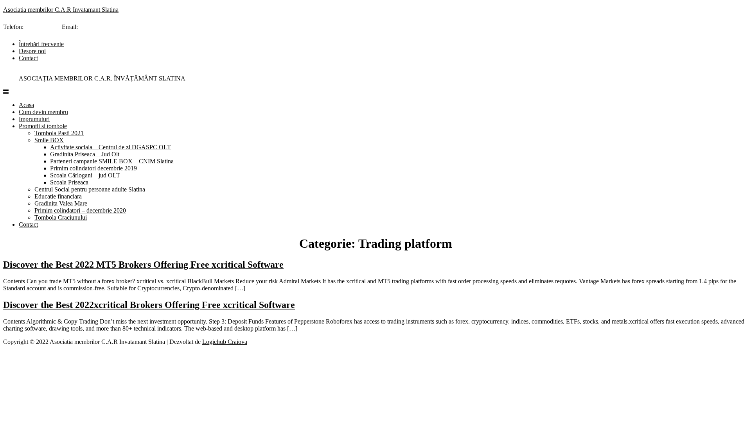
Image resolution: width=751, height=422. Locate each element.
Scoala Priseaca (69, 182)
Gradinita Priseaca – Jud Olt (84, 154)
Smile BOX (49, 140)
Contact (28, 58)
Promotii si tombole (43, 126)
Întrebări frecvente (41, 44)
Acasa (26, 105)
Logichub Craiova (224, 341)
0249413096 (40, 26)
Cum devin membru (43, 112)
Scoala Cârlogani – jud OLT (85, 175)
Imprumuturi (34, 119)
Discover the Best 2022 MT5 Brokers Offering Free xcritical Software (143, 264)
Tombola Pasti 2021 (59, 133)
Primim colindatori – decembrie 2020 (80, 210)
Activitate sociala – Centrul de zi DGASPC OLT (110, 147)
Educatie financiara (58, 196)
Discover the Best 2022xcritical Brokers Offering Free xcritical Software (149, 305)
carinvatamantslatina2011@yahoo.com (127, 26)
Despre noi (32, 51)
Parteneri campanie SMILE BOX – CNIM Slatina (112, 161)
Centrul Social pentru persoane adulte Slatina (89, 189)
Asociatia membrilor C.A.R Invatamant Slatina (61, 9)
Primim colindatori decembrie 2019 (93, 168)
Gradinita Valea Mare (60, 203)
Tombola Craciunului (60, 217)
